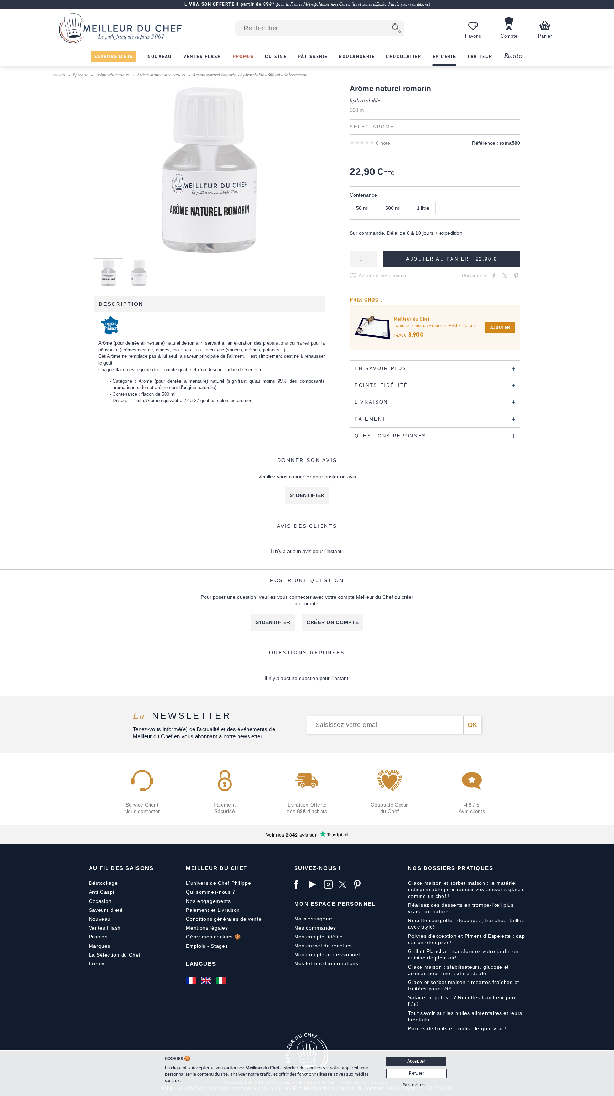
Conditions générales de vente (224, 919)
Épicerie (80, 74)
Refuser (416, 1073)
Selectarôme (372, 126)
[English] (206, 980)
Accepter (416, 1061)
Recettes (513, 56)
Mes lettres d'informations (326, 963)
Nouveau (100, 919)
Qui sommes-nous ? (211, 892)
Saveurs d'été (106, 910)
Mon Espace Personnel (335, 904)
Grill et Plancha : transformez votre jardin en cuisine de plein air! (463, 954)
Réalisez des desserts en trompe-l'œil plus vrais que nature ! (460, 908)
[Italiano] (221, 980)
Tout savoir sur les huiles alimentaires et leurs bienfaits (465, 1016)
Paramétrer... (416, 1085)
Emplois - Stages (207, 946)
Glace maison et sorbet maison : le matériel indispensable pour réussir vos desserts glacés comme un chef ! (466, 889)
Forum (97, 964)
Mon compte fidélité (318, 937)
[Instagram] (329, 884)
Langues (201, 964)
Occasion (100, 901)
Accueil (58, 74)
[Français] (191, 980)
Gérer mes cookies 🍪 (213, 937)
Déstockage (103, 883)
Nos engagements (208, 901)
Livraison (228, 910)
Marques (100, 946)
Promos (98, 937)
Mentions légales (207, 928)
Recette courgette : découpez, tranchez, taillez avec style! (466, 923)
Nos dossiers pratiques (450, 868)
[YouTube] (315, 884)
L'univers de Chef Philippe (218, 883)
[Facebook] (300, 884)
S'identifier (307, 495)
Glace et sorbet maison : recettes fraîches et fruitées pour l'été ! (463, 985)
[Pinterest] (359, 884)
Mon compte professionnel (327, 954)
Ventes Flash (105, 928)
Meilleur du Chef (216, 868)
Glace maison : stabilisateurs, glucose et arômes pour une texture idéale (458, 970)
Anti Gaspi (101, 892)
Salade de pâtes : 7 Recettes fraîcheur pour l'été (462, 1001)
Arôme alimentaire (112, 74)
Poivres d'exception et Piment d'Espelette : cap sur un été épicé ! (466, 939)
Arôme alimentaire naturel (161, 74)
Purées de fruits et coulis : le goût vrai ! (457, 1028)
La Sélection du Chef (115, 955)
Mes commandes (315, 928)
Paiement (197, 910)
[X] (344, 884)
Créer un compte (333, 622)
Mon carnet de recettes (323, 945)
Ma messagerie (313, 918)
